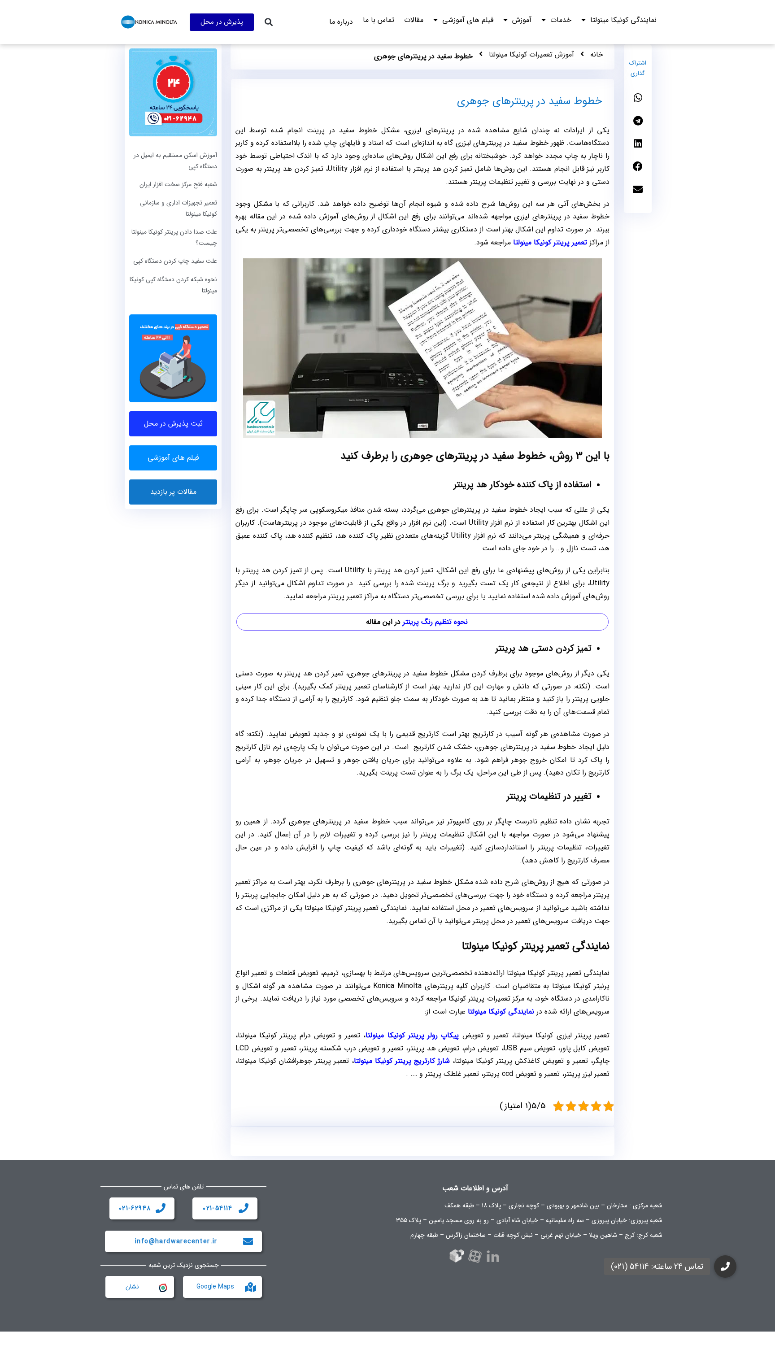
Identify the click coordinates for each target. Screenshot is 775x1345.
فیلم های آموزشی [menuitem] (467, 20)
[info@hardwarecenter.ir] (248, 1241)
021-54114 (218, 1208)
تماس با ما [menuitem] (378, 20)
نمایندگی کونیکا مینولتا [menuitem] (623, 20)
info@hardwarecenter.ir (176, 1241)
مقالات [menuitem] (413, 20)
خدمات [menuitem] (560, 20)
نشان (132, 1287)
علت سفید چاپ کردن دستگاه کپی (175, 261)
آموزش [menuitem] (521, 20)
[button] (268, 22)
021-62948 (135, 1208)
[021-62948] (160, 1208)
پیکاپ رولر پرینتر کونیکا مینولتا (412, 1035)
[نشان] (162, 1287)
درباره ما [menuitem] (341, 21)
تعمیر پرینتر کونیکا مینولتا (550, 242)
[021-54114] (243, 1208)
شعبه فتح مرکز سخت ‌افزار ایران (178, 184)
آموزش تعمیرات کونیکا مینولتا (531, 54)
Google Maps (215, 1287)
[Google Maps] (250, 1287)
